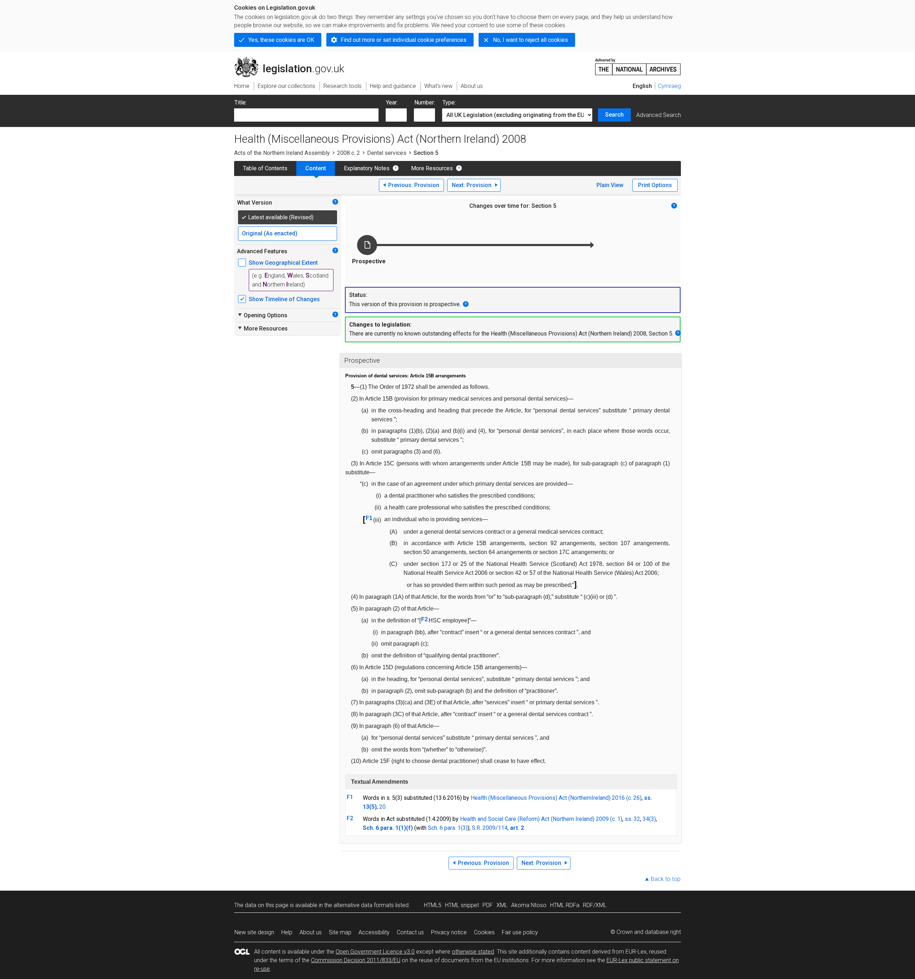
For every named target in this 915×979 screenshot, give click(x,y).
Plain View (610, 185)
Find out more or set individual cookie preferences (403, 39)
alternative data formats (363, 905)
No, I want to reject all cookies (530, 39)
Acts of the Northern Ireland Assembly (282, 153)
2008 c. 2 (348, 153)
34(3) (649, 819)
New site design (254, 932)
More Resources (432, 168)
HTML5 (432, 905)
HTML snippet (462, 905)
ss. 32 (632, 819)
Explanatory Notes (367, 168)
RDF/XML (595, 905)
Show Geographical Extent (283, 262)
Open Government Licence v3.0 (375, 951)
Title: (240, 102)
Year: (392, 102)
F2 (424, 619)
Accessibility (374, 932)
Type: (449, 102)
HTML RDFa (564, 905)
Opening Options (262, 315)
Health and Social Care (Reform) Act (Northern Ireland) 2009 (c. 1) (541, 819)
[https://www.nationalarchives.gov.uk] (638, 64)
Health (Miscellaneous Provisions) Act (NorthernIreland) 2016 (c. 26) (556, 797)
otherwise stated (473, 951)
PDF (488, 905)
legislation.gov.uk (293, 59)
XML (502, 905)
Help (286, 932)
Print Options (655, 185)
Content (315, 168)
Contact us (410, 932)
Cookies (484, 932)
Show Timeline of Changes (284, 299)
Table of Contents (265, 168)
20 (382, 806)
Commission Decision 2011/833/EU (355, 960)
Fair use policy (520, 932)
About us (311, 932)
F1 (369, 518)
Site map (340, 932)
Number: (424, 102)
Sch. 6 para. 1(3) (448, 827)
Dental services (386, 153)
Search (614, 114)
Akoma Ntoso (528, 905)
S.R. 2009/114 (490, 827)
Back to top (666, 879)
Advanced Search (658, 115)
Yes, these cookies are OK (281, 39)
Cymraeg (669, 86)
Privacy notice (449, 932)
